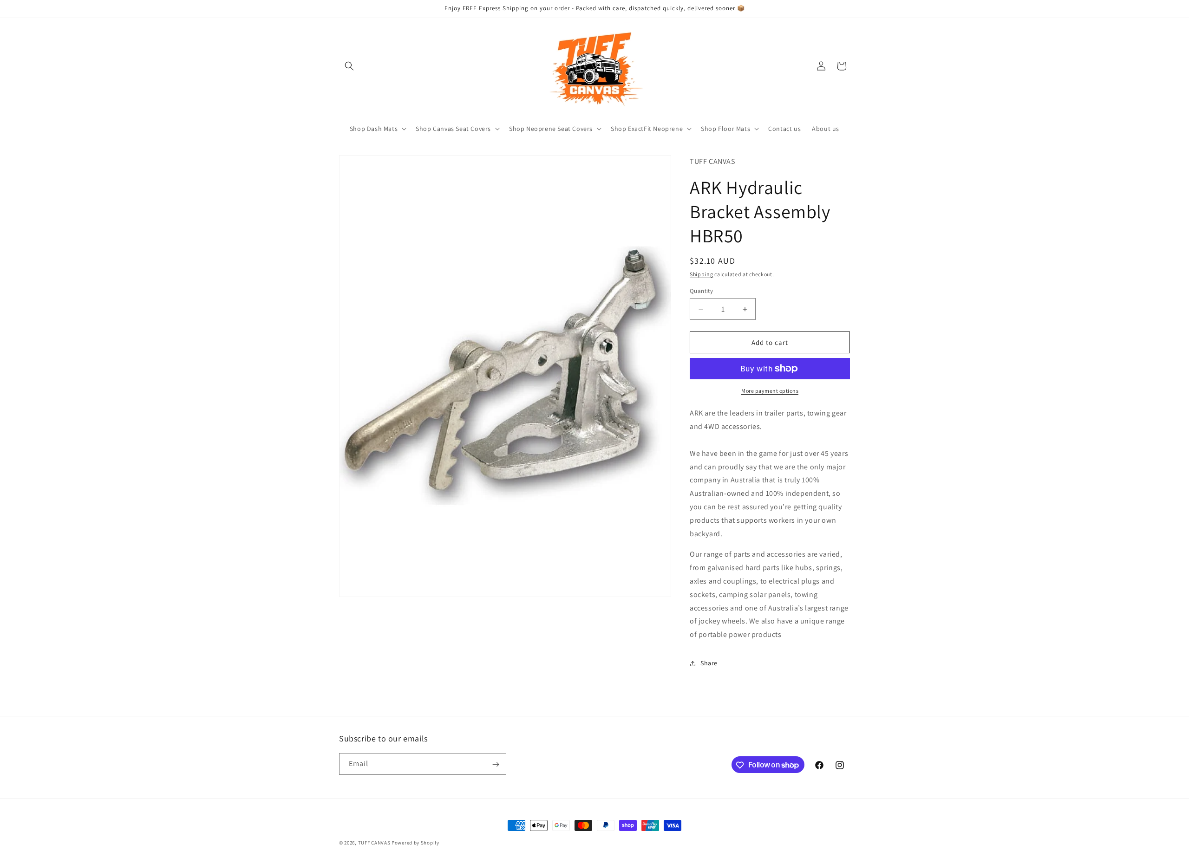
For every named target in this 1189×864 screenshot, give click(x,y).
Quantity (701, 291)
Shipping (701, 274)
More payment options (769, 390)
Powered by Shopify (415, 842)
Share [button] (709, 663)
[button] (349, 66)
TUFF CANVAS (374, 842)
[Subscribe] (495, 764)
